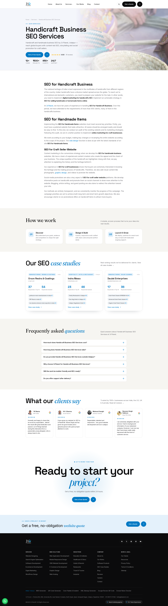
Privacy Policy (125, 563)
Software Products (103, 563)
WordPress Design (32, 574)
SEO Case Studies (103, 567)
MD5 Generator (41, 591)
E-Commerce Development (58, 567)
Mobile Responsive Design (58, 559)
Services (69, 4)
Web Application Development (59, 556)
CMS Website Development (58, 563)
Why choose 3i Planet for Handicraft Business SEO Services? (66, 364)
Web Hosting (54, 574)
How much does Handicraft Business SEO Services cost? (65, 342)
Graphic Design (54, 570)
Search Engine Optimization (34, 559)
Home (50, 4)
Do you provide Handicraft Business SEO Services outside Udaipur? (69, 357)
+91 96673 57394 (110, 597)
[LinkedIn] (136, 541)
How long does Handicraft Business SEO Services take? (64, 350)
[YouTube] (140, 541)
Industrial (76, 574)
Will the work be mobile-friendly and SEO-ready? (61, 371)
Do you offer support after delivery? (57, 378)
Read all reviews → (116, 403)
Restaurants (77, 567)
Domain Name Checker (123, 591)
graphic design (61, 173)
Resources (124, 559)
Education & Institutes (80, 556)
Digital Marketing (31, 570)
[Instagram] (131, 541)
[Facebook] (122, 541)
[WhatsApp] (5, 601)
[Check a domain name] (119, 4)
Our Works (80, 4)
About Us (59, 4)
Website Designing (32, 556)
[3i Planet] (28, 4)
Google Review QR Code (106, 591)
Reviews (100, 574)
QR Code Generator (54, 591)
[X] (126, 541)
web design (73, 141)
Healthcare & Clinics (79, 559)
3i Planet (49, 106)
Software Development (33, 563)
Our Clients (124, 556)
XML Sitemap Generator (88, 591)
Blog (89, 4)
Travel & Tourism (78, 570)
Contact (97, 4)
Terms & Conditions (127, 567)
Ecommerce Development (34, 567)
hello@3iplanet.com (123, 597)
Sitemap (123, 570)
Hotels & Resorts (78, 563)
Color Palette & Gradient (71, 591)
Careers (99, 578)
